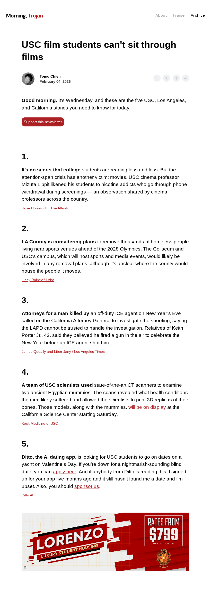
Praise (178, 15)
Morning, (24, 15)
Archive (198, 15)
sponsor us (86, 486)
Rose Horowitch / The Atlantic (45, 208)
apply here (64, 471)
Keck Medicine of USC (40, 423)
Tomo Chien (50, 76)
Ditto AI (27, 495)
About (161, 15)
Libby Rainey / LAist (38, 280)
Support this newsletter (43, 122)
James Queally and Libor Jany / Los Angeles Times (63, 351)
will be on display (147, 407)
